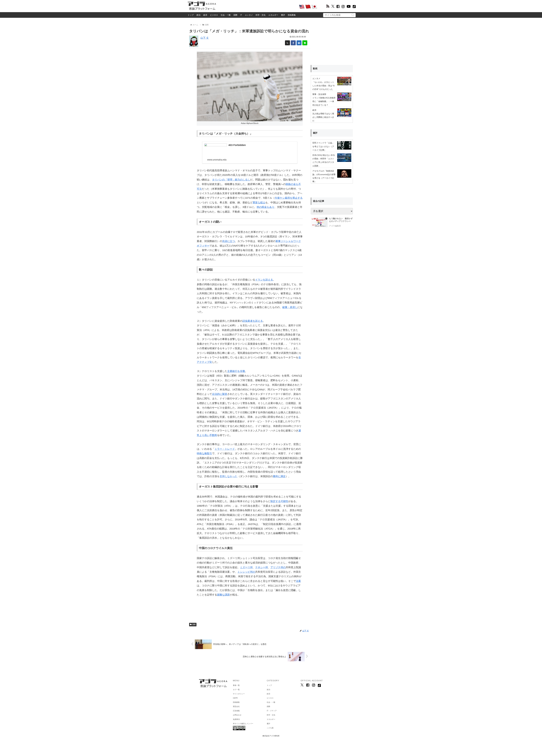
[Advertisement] (257, 6)
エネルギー (273, 15)
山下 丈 (204, 37)
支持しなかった (228, 476)
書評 (283, 15)
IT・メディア (272, 711)
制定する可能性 (279, 501)
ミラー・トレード (225, 449)
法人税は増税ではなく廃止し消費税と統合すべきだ (323, 117)
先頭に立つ (228, 241)
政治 (198, 15)
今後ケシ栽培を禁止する (289, 197)
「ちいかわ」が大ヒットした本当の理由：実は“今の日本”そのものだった (323, 85)
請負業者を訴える (252, 321)
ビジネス (214, 15)
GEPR (235, 698)
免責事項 (236, 719)
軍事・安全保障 (319, 94)
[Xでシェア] (287, 42)
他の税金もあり (265, 207)
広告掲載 (236, 711)
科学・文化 (260, 15)
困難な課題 (223, 594)
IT (241, 15)
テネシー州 (261, 567)
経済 (205, 15)
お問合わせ (237, 715)
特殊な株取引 (204, 453)
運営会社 (236, 706)
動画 (315, 68)
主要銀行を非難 (236, 371)
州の (283, 567)
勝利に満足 (279, 476)
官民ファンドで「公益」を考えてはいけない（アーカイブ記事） (323, 146)
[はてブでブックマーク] (299, 42)
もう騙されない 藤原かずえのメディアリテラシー (341, 219)
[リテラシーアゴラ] (319, 222)
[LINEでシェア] (304, 42)
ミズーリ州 (246, 567)
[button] (352, 15)
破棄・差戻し (290, 307)
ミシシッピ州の (246, 571)
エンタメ (249, 15)
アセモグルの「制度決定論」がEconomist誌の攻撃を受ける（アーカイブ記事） (324, 176)
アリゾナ (275, 567)
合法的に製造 (219, 394)
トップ (191, 15)
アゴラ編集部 (335, 226)
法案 (298, 581)
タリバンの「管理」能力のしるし (231, 179)
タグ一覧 (236, 690)
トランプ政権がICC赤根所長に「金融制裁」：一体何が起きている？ (324, 101)
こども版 (270, 728)
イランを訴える (264, 279)
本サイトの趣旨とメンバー (243, 724)
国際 (235, 15)
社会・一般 (226, 15)
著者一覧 (236, 685)
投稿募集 (292, 15)
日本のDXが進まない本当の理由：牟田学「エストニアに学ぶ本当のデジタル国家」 (323, 160)
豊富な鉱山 (259, 202)
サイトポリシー (239, 694)
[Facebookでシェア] (293, 42)
